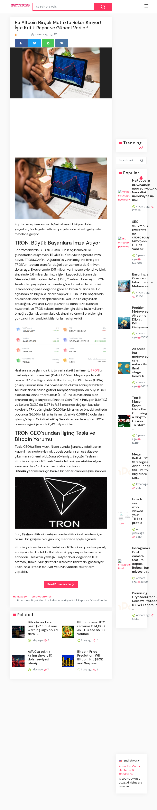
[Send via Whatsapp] (48, 43)
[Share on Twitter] (34, 43)
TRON (95, 370)
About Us (125, 766)
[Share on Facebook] (21, 43)
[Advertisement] (61, 128)
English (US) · (131, 760)
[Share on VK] (61, 43)
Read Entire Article (59, 584)
